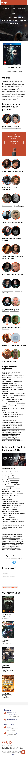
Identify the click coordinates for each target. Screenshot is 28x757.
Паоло (4, 361)
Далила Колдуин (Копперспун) (12, 256)
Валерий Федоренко (19, 375)
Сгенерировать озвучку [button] (14, 142)
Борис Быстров (19, 206)
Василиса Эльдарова (13, 478)
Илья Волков (13, 507)
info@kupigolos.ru (12, 719)
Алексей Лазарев (20, 393)
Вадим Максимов (7, 499)
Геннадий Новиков (7, 429)
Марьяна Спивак (17, 422)
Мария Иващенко (18, 377)
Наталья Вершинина (7, 373)
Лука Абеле (6, 274)
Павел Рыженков (20, 430)
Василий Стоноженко (19, 429)
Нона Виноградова (7, 422)
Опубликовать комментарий (10, 587)
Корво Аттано (6, 171)
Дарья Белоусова (8, 258)
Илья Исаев (14, 482)
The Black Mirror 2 (7, 614)
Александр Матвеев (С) (18, 345)
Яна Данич (16, 484)
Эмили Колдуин (7, 126)
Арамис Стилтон (7, 291)
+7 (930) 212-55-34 (12, 714)
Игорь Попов (12, 361)
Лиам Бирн (5, 345)
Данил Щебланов (18, 505)
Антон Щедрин (6, 434)
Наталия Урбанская (7, 432)
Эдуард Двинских (17, 274)
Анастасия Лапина (13, 412)
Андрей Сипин (13, 383)
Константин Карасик (17, 414)
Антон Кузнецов (15, 434)
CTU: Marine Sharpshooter (6, 666)
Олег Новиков (18, 425)
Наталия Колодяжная (8, 425)
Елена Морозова (14, 538)
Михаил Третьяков (13, 416)
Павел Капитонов (13, 501)
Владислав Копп (18, 171)
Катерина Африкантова (8, 543)
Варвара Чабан (21, 403)
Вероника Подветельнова (9, 435)
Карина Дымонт (6, 379)
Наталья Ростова (16, 491)
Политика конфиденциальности (13, 754)
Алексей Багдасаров (13, 401)
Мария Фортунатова (19, 395)
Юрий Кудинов (6, 546)
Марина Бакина (14, 427)
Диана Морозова (15, 439)
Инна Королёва (16, 128)
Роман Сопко (6, 427)
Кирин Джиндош (7, 309)
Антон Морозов (17, 424)
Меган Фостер (6, 188)
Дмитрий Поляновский (15, 222)
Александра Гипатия (8, 238)
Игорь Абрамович (18, 440)
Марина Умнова (6, 437)
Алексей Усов (6, 439)
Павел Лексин (14, 311)
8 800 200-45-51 (11, 713)
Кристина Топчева (7, 440)
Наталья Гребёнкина (16, 472)
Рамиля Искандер (7, 424)
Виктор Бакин (10, 397)
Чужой (4, 222)
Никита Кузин (15, 437)
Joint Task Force (6, 694)
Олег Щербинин (17, 387)
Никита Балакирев (19, 493)
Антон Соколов (7, 206)
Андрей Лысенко (12, 474)
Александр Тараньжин (8, 430)
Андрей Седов (17, 432)
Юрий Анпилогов (17, 381)
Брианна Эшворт (7, 327)
